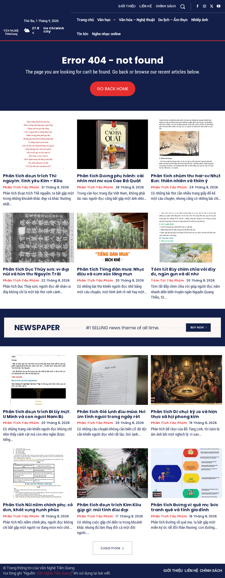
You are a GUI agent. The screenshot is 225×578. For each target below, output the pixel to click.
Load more (110, 547)
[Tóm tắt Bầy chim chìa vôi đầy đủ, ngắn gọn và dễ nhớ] (186, 237)
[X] (211, 6)
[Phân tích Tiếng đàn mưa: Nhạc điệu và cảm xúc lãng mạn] (112, 237)
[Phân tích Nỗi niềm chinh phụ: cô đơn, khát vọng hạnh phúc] (38, 473)
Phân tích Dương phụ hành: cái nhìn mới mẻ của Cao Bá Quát (110, 178)
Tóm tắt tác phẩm (167, 280)
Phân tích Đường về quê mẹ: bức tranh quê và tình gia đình (184, 507)
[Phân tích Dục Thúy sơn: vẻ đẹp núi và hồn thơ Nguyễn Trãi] (38, 237)
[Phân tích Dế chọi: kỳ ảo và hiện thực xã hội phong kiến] (186, 380)
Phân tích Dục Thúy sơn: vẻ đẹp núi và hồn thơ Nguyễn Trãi (36, 271)
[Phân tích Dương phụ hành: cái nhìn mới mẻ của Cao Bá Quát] (112, 144)
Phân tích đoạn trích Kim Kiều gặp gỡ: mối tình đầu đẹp (109, 507)
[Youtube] (218, 6)
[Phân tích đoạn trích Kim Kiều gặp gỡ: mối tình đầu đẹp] (112, 473)
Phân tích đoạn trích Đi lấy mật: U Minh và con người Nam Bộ (36, 414)
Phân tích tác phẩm (21, 187)
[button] (182, 6)
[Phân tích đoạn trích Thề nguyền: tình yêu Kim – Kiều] (38, 144)
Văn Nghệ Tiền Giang (54, 573)
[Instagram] (204, 6)
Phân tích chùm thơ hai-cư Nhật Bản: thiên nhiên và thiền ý (186, 178)
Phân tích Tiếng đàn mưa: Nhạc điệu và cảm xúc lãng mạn (110, 271)
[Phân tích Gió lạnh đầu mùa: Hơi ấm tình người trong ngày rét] (112, 380)
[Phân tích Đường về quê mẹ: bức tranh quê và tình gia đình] (186, 473)
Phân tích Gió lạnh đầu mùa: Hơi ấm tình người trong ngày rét (111, 414)
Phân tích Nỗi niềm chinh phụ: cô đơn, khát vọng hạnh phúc (38, 507)
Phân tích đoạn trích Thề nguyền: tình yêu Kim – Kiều (32, 178)
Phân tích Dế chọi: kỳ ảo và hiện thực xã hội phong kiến (184, 414)
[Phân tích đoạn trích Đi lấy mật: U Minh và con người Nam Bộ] (38, 380)
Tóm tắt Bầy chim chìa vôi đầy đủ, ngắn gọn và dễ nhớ (183, 271)
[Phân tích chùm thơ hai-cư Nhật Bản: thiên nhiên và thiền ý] (186, 144)
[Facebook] (197, 6)
